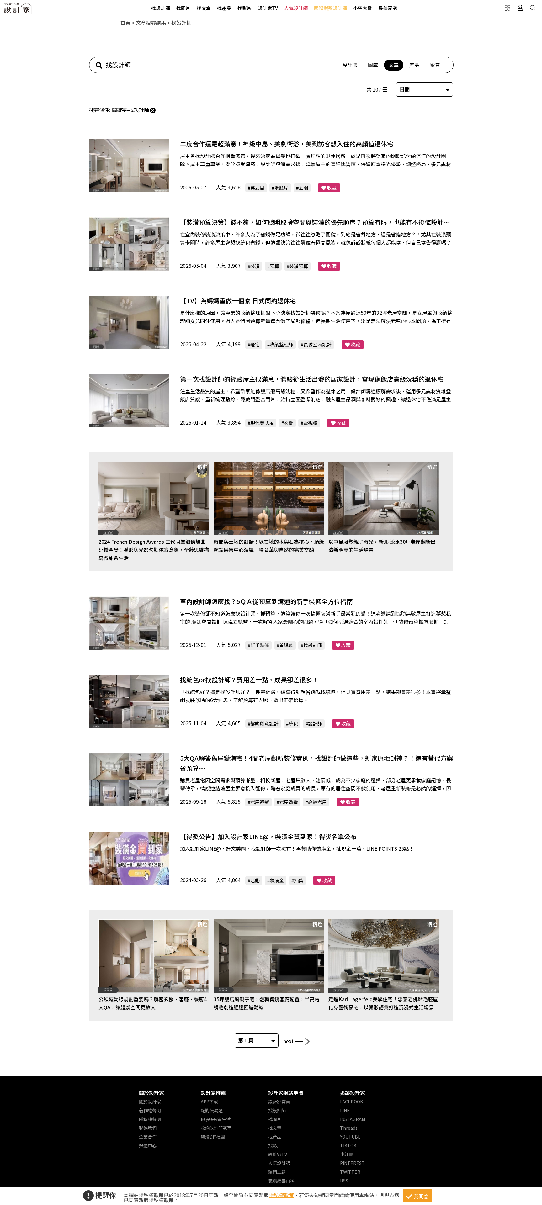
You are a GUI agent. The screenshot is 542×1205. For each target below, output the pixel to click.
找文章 (204, 8)
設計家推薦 (213, 1093)
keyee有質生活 (216, 1119)
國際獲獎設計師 (330, 8)
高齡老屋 (317, 802)
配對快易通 (212, 1110)
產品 (414, 65)
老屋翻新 (259, 802)
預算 (274, 266)
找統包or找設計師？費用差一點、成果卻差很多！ (249, 679)
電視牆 (310, 423)
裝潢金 (277, 880)
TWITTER (350, 1172)
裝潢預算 (298, 266)
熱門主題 (277, 1172)
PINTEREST (352, 1163)
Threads (349, 1128)
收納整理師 (281, 344)
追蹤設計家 (352, 1093)
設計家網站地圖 (285, 1093)
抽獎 (298, 880)
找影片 (244, 8)
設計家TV (268, 8)
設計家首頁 (279, 1101)
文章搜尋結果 (151, 22)
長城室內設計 (317, 344)
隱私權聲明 (150, 1119)
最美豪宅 (387, 8)
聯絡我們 (148, 1128)
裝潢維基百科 (281, 1180)
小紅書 (346, 1154)
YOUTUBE (350, 1137)
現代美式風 (262, 423)
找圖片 (183, 8)
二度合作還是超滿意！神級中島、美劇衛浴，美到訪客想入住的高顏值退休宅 (286, 143)
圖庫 (373, 65)
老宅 (255, 344)
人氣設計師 (296, 8)
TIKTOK (348, 1145)
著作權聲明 (150, 1110)
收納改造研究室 (216, 1128)
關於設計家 (151, 1093)
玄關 (303, 187)
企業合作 (148, 1137)
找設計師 (160, 8)
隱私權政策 (281, 1195)
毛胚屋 (281, 187)
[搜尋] (532, 8)
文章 (394, 65)
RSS (344, 1180)
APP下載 (209, 1101)
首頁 (125, 22)
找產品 (224, 8)
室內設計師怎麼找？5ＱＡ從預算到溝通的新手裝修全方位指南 (266, 601)
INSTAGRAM (352, 1119)
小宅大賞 (362, 8)
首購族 (286, 645)
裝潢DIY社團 (213, 1137)
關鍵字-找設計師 (130, 110)
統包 (293, 723)
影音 (435, 65)
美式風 (257, 187)
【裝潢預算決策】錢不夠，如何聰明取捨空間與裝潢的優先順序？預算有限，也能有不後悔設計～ (315, 222)
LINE (345, 1110)
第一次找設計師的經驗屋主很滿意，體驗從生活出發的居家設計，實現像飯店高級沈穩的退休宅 (312, 378)
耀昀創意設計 (264, 723)
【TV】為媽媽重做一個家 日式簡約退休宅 (238, 300)
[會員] (520, 8)
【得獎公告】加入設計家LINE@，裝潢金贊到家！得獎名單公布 (268, 836)
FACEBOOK (351, 1101)
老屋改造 (288, 802)
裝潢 (255, 266)
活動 (255, 880)
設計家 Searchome (17, 10)
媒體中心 (148, 1145)
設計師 (349, 65)
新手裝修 (259, 645)
